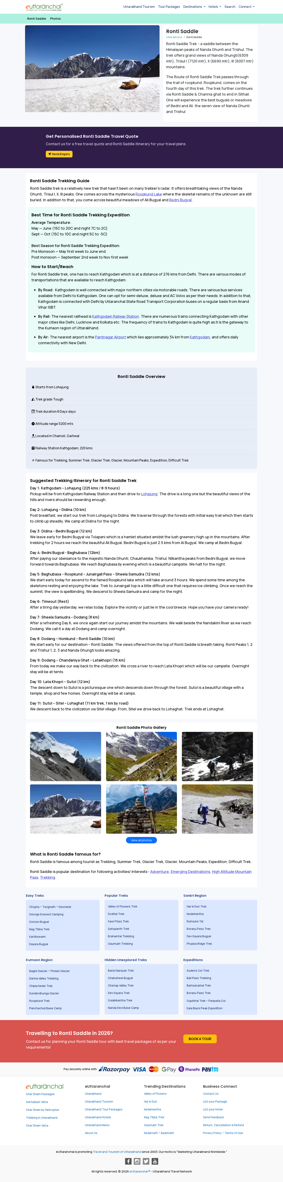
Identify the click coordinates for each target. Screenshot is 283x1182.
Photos (55, 18)
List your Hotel (213, 1109)
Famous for (44, 460)
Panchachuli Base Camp (45, 1008)
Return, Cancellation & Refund (223, 1125)
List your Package (215, 1101)
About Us (91, 1133)
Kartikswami (37, 937)
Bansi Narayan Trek (121, 970)
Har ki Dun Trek (197, 906)
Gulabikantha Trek (120, 1000)
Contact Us (211, 1094)
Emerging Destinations (190, 871)
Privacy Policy (212, 1133)
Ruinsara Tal (195, 921)
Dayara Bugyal (39, 944)
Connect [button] (245, 7)
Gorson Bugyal (39, 922)
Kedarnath (151, 1133)
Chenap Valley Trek (121, 985)
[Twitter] (146, 1161)
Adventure (159, 871)
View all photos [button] (141, 840)
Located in (43, 436)
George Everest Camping (46, 914)
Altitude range (46, 423)
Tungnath (49, 907)
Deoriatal (65, 907)
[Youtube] (155, 1161)
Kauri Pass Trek (118, 921)
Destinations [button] (193, 7)
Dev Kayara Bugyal (199, 936)
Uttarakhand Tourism (139, 7)
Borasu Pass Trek (199, 929)
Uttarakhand (93, 1094)
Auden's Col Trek (198, 970)
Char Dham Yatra (37, 1125)
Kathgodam (200, 336)
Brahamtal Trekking (121, 936)
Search (230, 7)
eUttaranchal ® (139, 1171)
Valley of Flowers (155, 1094)
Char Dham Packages (40, 1094)
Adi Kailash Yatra (37, 1102)
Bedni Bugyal (180, 199)
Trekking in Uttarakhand (41, 1118)
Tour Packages (169, 7)
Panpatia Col (217, 1001)
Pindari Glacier (60, 971)
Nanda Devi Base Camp (123, 1008)
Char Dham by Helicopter (42, 1110)
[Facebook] (128, 1161)
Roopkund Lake (148, 194)
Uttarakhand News (97, 1125)
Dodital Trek (116, 914)
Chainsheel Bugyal (120, 978)
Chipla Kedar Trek (41, 986)
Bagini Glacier (38, 971)
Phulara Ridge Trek (200, 944)
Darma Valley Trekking (44, 978)
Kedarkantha (195, 914)
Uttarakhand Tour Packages (103, 1109)
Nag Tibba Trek (39, 929)
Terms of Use (234, 1133)
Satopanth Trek (119, 929)
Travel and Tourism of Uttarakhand (117, 1152)
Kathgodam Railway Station (115, 316)
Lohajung (149, 493)
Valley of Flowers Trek (123, 906)
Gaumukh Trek (153, 1125)
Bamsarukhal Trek (199, 985)
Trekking (47, 877)
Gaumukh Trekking (120, 944)
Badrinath (167, 1133)
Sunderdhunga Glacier (44, 993)
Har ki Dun (150, 1101)
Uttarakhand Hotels (98, 1117)
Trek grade (43, 399)
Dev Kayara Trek (119, 993)
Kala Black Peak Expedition (205, 1008)
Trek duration (46, 411)
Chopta (34, 907)
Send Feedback (213, 1117)
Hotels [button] (214, 7)
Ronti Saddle (36, 18)
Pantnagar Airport (110, 336)
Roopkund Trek (39, 1001)
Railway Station (47, 448)
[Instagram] (137, 1161)
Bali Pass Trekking (199, 978)
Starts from (44, 387)
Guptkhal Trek (196, 1001)
